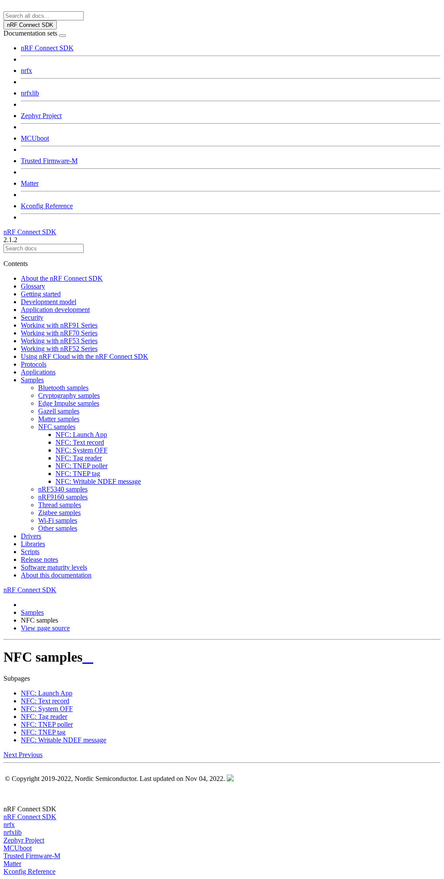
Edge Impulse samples (68, 403)
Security (32, 317)
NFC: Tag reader (79, 458)
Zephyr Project (41, 115)
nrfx (26, 70)
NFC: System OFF (82, 450)
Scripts (30, 551)
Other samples (57, 528)
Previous (30, 754)
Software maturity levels (54, 567)
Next (11, 754)
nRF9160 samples (63, 497)
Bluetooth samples (63, 387)
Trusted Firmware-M (49, 160)
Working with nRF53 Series (59, 340)
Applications (38, 372)
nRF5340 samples (63, 489)
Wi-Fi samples (57, 520)
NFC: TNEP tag (78, 473)
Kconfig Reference (47, 206)
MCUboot (35, 138)
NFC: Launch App (81, 434)
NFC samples (56, 426)
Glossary (33, 286)
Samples (32, 380)
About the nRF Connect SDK (62, 278)
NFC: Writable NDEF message (98, 481)
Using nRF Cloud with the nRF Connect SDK (84, 356)
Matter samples (58, 419)
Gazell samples (58, 411)
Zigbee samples (59, 512)
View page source (45, 628)
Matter (30, 183)
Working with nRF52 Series (59, 348)
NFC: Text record (80, 442)
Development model (48, 301)
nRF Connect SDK (47, 48)
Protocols (33, 364)
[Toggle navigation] (62, 35)
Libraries (33, 544)
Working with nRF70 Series (59, 333)
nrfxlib (30, 93)
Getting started (41, 294)
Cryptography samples (69, 395)
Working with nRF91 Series (59, 325)
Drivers (31, 536)
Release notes (39, 559)
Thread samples (59, 504)
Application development (55, 309)
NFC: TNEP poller (82, 465)
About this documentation (56, 575)
